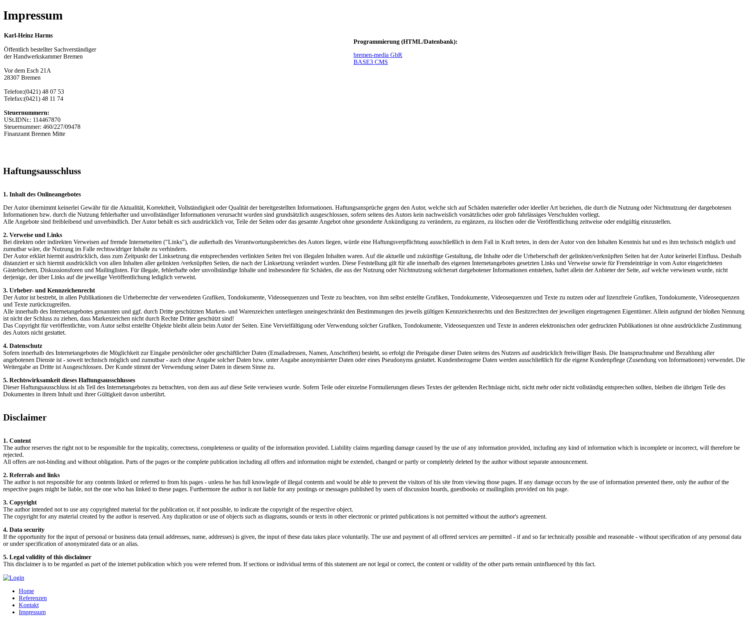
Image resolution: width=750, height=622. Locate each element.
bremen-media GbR (378, 55)
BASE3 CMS (371, 62)
